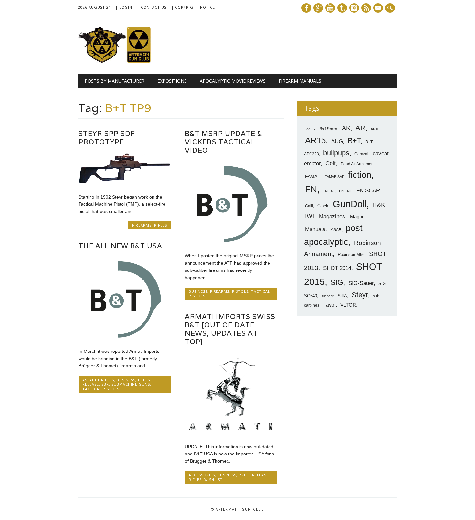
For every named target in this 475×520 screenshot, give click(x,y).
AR (360, 128)
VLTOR (348, 305)
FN (311, 189)
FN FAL (329, 191)
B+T (354, 141)
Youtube (330, 8)
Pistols (240, 291)
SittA (342, 295)
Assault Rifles (98, 379)
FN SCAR (368, 191)
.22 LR (310, 129)
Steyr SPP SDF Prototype (107, 137)
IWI (309, 216)
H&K (378, 205)
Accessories (202, 475)
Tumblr (342, 8)
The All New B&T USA (120, 245)
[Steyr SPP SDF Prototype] (125, 183)
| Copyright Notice (193, 7)
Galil (309, 206)
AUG (337, 141)
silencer (327, 296)
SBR (105, 384)
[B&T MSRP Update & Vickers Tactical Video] (231, 242)
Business (198, 291)
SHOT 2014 (337, 268)
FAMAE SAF (334, 176)
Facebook (306, 8)
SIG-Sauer (361, 283)
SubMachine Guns (130, 384)
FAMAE (312, 176)
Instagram (354, 8)
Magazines (332, 216)
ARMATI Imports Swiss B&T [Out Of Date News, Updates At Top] (230, 329)
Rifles (160, 225)
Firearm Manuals (300, 81)
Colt (330, 163)
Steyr (360, 295)
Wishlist (213, 479)
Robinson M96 (351, 254)
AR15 (315, 140)
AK (346, 128)
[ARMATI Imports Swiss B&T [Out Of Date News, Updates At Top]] (231, 432)
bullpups (336, 153)
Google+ (318, 8)
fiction (359, 175)
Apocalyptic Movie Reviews (233, 81)
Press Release (254, 475)
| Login (123, 7)
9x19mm (328, 128)
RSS (366, 8)
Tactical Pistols (100, 388)
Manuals (315, 229)
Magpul (357, 216)
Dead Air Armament (358, 164)
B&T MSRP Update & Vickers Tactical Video (223, 142)
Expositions (172, 81)
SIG (337, 282)
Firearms (142, 225)
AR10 (375, 129)
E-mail (379, 8)
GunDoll (349, 204)
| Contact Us (151, 7)
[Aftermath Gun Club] (126, 61)
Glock (322, 205)
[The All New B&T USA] (125, 337)
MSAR (336, 230)
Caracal (361, 154)
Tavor (329, 305)
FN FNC (345, 191)
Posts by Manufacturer (114, 81)
